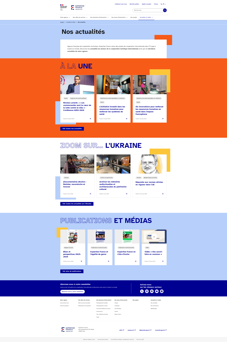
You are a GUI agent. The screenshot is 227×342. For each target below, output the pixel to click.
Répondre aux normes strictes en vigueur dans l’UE (149, 183)
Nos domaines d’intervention (98, 17)
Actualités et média (145, 17)
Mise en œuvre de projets (84, 303)
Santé (97, 317)
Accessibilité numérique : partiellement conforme (122, 339)
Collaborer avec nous (121, 4)
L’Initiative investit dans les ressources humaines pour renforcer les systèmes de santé (112, 110)
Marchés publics (134, 4)
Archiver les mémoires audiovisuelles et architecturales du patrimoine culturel (112, 185)
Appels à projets (146, 4)
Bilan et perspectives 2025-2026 (72, 254)
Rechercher (165, 10)
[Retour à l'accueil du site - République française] (78, 7)
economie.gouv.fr (160, 330)
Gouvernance (99, 311)
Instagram (162, 291)
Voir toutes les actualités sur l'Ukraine (77, 204)
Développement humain (102, 305)
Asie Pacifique (118, 308)
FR (163, 4)
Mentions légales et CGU (89, 339)
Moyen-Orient (118, 314)
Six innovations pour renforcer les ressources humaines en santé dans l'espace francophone (149, 110)
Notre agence (64, 17)
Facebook (152, 291)
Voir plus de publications (72, 271)
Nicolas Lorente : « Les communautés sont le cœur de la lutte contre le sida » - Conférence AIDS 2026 (77, 106)
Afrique (116, 303)
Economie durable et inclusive (103, 308)
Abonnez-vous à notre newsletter (72, 291)
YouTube (157, 291)
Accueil (62, 22)
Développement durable (102, 303)
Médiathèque (154, 308)
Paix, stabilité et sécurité (102, 314)
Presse (156, 4)
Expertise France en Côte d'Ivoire (126, 253)
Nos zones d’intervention (119, 17)
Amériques (117, 305)
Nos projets (134, 17)
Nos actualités (154, 303)
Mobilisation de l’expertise (84, 305)
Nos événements (155, 305)
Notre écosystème (64, 305)
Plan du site (139, 339)
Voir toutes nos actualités (72, 129)
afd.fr (120, 330)
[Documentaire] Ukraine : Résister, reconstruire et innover (74, 184)
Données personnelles (103, 339)
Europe (116, 311)
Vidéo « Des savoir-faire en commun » (154, 253)
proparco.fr (131, 330)
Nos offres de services (79, 17)
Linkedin (147, 291)
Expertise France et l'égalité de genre (99, 253)
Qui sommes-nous (64, 303)
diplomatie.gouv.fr (144, 330)
